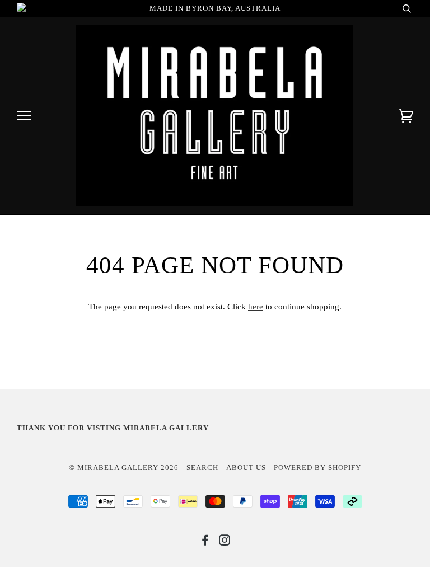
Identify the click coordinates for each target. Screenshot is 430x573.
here (255, 306)
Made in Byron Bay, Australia (215, 8)
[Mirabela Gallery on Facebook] (205, 542)
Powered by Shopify (317, 468)
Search (202, 468)
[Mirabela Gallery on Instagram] (225, 542)
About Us (246, 468)
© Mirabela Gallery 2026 (124, 468)
